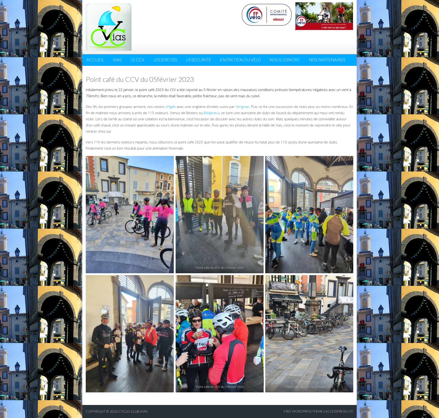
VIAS (117, 59)
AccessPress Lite (339, 411)
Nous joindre (285, 59)
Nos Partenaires (327, 59)
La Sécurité (198, 59)
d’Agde (171, 106)
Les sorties (165, 59)
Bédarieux (212, 112)
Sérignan (242, 106)
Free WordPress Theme (303, 411)
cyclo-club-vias (133, 411)
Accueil (95, 59)
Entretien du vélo (240, 59)
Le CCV (138, 59)
